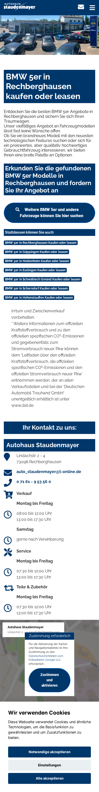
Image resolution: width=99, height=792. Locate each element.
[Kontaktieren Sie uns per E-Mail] (81, 7)
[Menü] (92, 7)
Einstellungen (49, 765)
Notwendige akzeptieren (49, 752)
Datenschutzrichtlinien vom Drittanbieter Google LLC (46, 658)
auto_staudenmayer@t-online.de (48, 471)
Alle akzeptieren (49, 778)
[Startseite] (19, 6)
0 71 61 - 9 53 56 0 (33, 481)
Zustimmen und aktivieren (49, 680)
